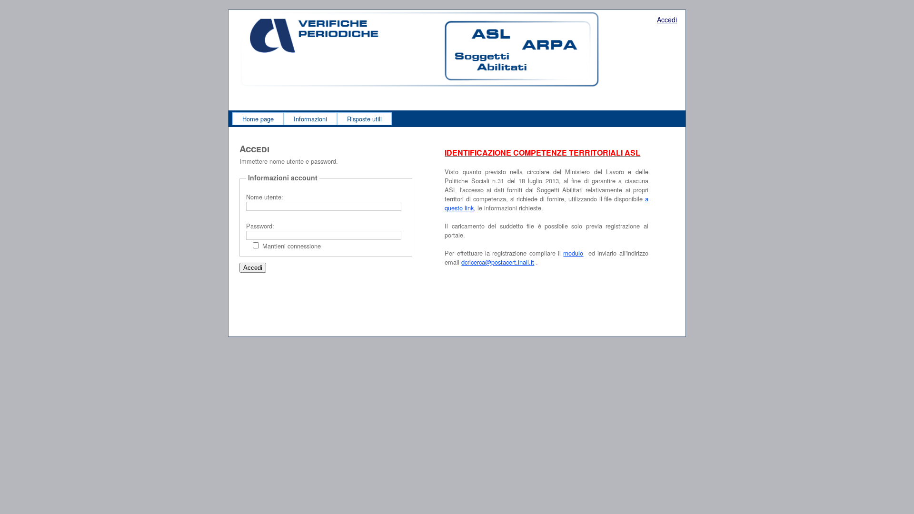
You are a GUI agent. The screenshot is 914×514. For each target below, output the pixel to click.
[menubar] (312, 118)
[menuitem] (258, 118)
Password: (260, 225)
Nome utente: (264, 196)
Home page (258, 118)
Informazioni (310, 118)
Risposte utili (364, 118)
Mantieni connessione (291, 245)
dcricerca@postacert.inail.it (497, 262)
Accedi (667, 19)
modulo (573, 252)
